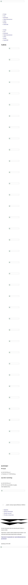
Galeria (4, 21)
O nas (4, 15)
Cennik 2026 (5, 24)
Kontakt (4, 22)
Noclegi (4, 14)
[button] (14, 27)
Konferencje (5, 17)
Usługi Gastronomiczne (7, 19)
